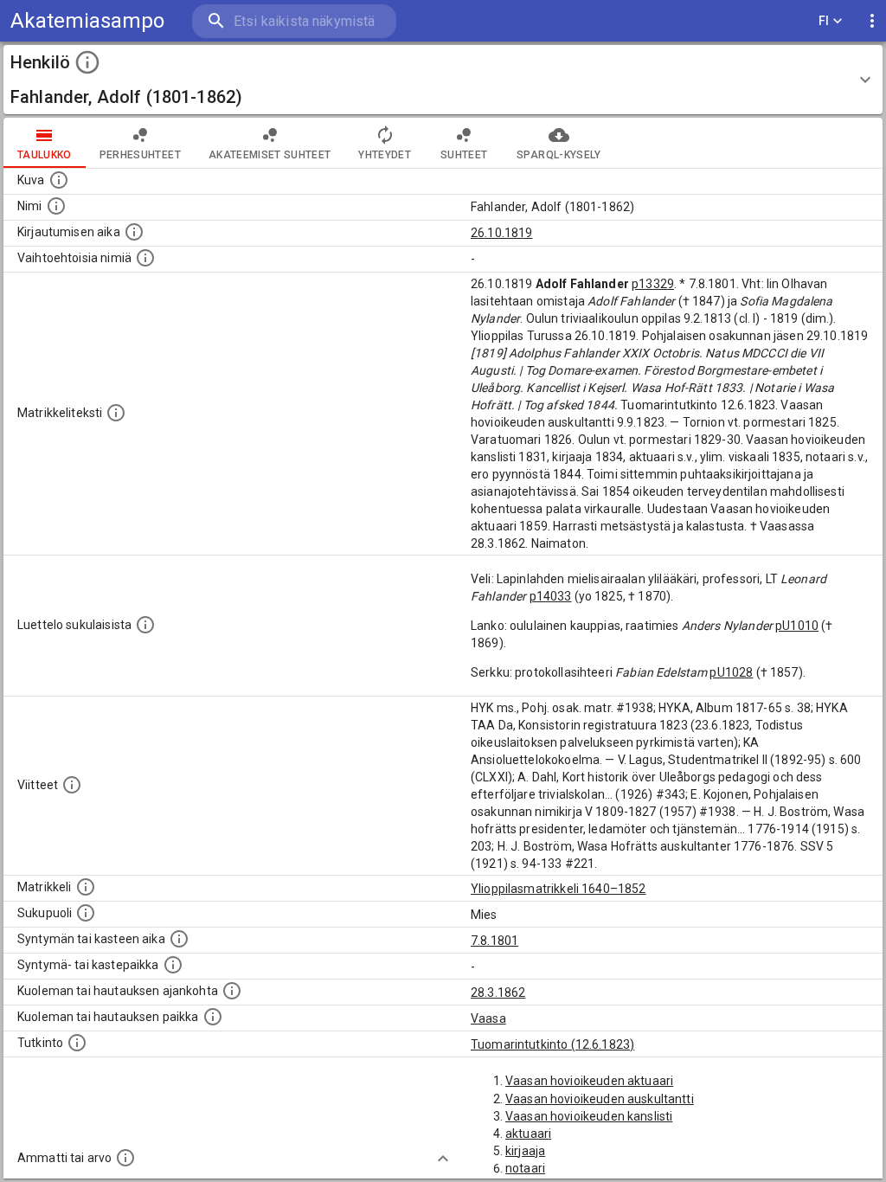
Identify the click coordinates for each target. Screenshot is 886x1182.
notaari (525, 1168)
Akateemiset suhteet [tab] (270, 155)
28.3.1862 (498, 992)
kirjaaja (525, 1151)
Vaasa (488, 1018)
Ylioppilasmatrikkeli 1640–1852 (558, 889)
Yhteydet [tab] (384, 155)
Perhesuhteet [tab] (140, 155)
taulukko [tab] (44, 155)
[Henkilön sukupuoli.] (86, 913)
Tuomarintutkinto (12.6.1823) (552, 1044)
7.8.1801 (494, 941)
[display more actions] (872, 21)
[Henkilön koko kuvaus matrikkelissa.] (116, 413)
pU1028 (731, 672)
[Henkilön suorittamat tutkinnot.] (77, 1043)
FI (824, 21)
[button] (443, 79)
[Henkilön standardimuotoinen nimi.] (56, 206)
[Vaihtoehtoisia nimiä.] (145, 258)
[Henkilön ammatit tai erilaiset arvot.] (125, 1158)
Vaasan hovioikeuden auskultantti (599, 1099)
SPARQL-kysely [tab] (558, 155)
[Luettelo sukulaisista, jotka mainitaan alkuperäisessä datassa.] (145, 625)
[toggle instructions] (87, 62)
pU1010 (797, 626)
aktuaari (528, 1133)
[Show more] (443, 1158)
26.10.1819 (502, 233)
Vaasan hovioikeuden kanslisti (588, 1116)
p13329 (653, 284)
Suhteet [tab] (463, 155)
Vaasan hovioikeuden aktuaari (589, 1081)
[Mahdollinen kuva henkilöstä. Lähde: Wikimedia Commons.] (59, 180)
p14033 (551, 596)
